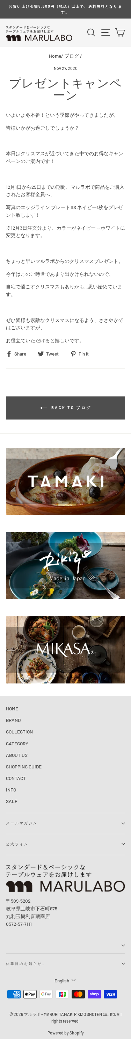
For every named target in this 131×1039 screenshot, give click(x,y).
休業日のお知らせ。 (26, 963)
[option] (65, 9)
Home (55, 56)
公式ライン (17, 844)
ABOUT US (17, 755)
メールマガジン (22, 823)
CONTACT (16, 778)
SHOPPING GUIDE (24, 766)
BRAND (13, 720)
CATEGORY (17, 743)
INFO (11, 790)
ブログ (71, 56)
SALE (11, 801)
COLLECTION (19, 732)
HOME (12, 708)
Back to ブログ (71, 407)
